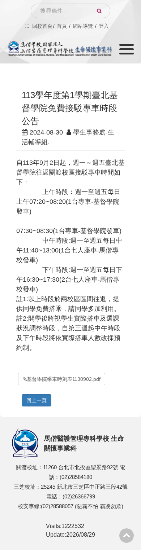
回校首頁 (42, 26)
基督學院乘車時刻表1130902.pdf (64, 379)
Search (99, 10)
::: (27, 26)
